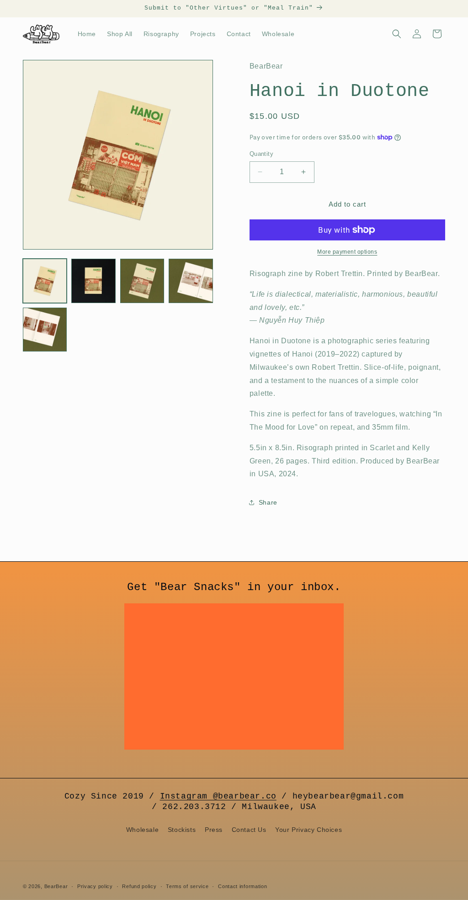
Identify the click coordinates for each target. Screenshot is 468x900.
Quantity (261, 153)
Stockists (182, 829)
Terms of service (187, 886)
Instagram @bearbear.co (218, 796)
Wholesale (142, 829)
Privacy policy (95, 886)
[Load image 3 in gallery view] (142, 281)
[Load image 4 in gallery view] (191, 281)
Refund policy (139, 886)
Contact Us (249, 829)
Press (214, 829)
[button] (397, 34)
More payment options (347, 252)
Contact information (242, 886)
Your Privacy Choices (308, 829)
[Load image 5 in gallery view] (45, 329)
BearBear (56, 886)
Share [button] (268, 502)
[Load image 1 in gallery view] (45, 281)
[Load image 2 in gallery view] (93, 281)
